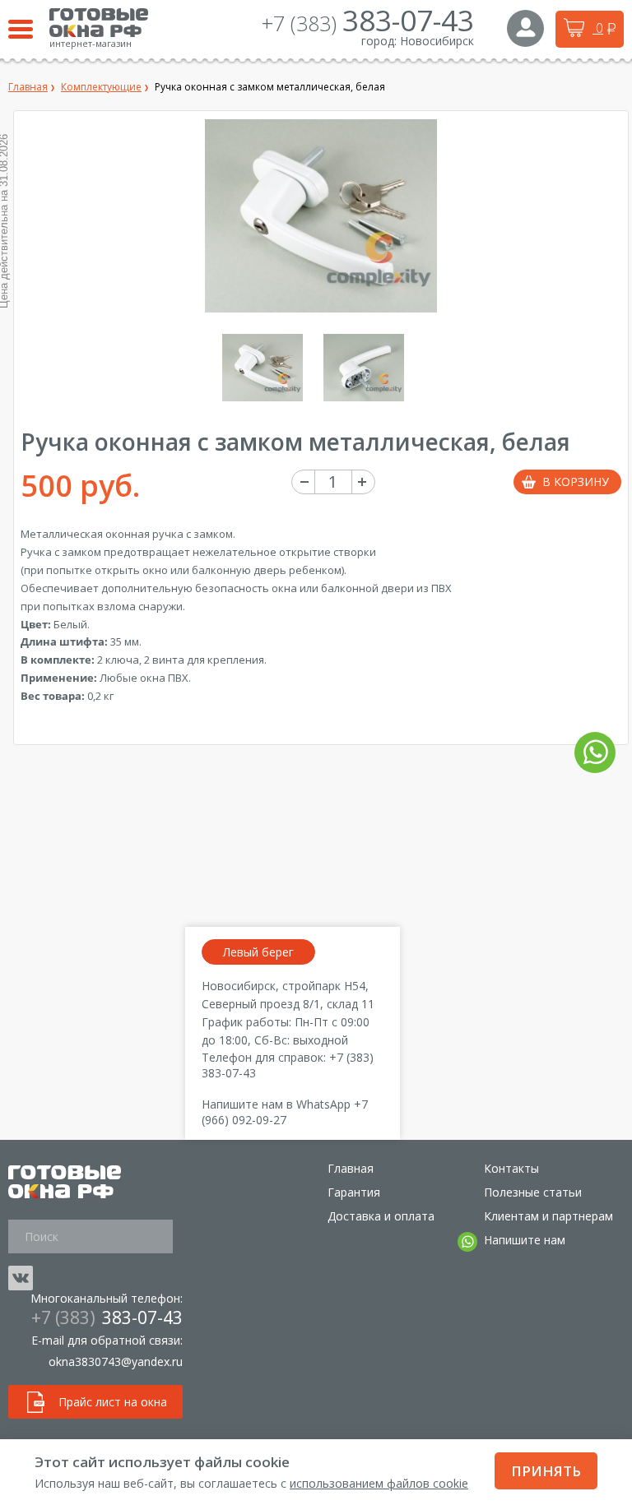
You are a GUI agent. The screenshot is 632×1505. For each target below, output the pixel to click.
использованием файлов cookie (379, 1483)
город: (379, 41)
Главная (351, 1168)
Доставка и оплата (381, 1216)
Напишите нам (524, 1240)
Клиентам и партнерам (548, 1216)
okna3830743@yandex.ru (116, 1361)
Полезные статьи (533, 1192)
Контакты (511, 1168)
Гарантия (354, 1192)
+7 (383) (368, 23)
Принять (546, 1470)
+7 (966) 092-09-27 (285, 1112)
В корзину (575, 481)
